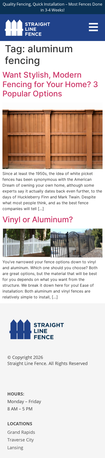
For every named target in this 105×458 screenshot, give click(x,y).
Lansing (15, 447)
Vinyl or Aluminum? (37, 219)
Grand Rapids (21, 432)
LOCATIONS (19, 424)
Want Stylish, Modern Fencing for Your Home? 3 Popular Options (50, 84)
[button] (93, 28)
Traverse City (20, 440)
